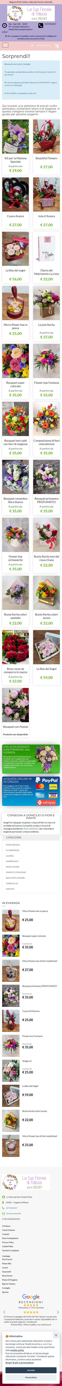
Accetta (31, 1370)
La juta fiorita (46, 324)
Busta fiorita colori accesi (46, 616)
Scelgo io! (27, 1061)
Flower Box (12, 850)
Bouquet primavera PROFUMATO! (47, 500)
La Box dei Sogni (46, 668)
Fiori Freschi (13, 845)
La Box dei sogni (15, 270)
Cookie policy (7, 1246)
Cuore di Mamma (31, 1011)
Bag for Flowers (15, 878)
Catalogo (43, 45)
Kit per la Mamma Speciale (16, 159)
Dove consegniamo (10, 1238)
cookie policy (17, 1350)
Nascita (10, 889)
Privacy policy (8, 1242)
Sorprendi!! (12, 861)
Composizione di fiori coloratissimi (46, 442)
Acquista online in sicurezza (17, 780)
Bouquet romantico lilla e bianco (16, 500)
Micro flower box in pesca (16, 326)
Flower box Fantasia (46, 382)
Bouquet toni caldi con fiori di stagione (15, 442)
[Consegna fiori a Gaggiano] (31, 13)
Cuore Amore (15, 216)
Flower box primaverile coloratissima (15, 560)
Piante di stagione (16, 872)
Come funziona (8, 1230)
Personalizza (31, 1377)
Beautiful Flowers (47, 158)
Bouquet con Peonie (15, 726)
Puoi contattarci (31, 828)
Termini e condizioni (10, 1250)
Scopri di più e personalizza (19, 1362)
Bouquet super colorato (15, 384)
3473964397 (50, 24)
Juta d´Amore (46, 216)
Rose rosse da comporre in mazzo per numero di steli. (15, 672)
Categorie (13, 837)
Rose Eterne (12, 867)
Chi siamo (6, 1226)
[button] (56, 46)
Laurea (10, 856)
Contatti (5, 1234)
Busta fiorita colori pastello (15, 616)
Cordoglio (12, 883)
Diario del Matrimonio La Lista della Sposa (46, 274)
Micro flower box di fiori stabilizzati (39, 961)
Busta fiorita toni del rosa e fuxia (46, 558)
